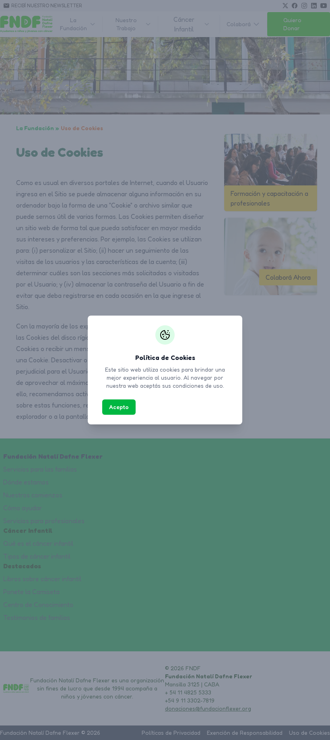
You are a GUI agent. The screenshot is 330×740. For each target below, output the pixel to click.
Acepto (119, 406)
